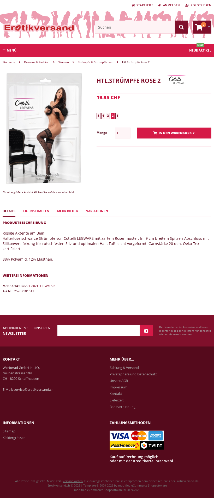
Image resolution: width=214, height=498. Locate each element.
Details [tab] (9, 211)
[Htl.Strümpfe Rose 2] (44, 183)
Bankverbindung (122, 406)
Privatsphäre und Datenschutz (133, 374)
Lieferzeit (117, 400)
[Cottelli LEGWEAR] (176, 89)
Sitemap (9, 431)
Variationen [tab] (97, 211)
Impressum (118, 387)
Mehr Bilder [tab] (67, 211)
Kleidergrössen (14, 437)
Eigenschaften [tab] (36, 211)
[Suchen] (181, 27)
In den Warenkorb (174, 133)
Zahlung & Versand (124, 367)
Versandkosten (73, 481)
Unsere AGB (119, 380)
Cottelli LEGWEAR (42, 286)
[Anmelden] (146, 330)
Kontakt (116, 393)
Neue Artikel (200, 50)
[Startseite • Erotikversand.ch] (29, 27)
